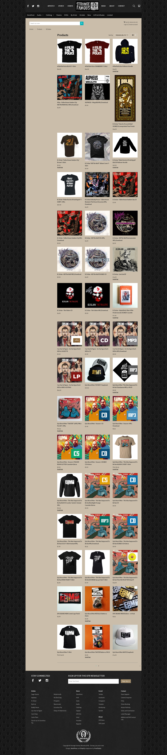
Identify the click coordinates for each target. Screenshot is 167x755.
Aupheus (34, 697)
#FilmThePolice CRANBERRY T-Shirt (96, 66)
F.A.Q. (122, 701)
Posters (59, 15)
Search (134, 6)
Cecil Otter (34, 714)
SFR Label (102, 723)
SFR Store (101, 720)
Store (60, 6)
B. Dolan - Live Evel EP (119, 274)
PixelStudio (97, 748)
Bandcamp (102, 707)
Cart (139, 6)
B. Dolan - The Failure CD (64, 310)
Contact (121, 6)
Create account (133, 24)
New (89, 15)
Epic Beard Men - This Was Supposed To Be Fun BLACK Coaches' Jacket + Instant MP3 (69, 503)
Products (39, 29)
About (111, 6)
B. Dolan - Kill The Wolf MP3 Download (69, 274)
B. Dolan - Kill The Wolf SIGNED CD (96, 274)
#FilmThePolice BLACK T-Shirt (66, 66)
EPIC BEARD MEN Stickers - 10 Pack (124, 613)
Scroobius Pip (58, 707)
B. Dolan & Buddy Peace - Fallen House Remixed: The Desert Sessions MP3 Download (97, 202)
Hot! (77, 697)
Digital (78, 711)
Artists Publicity (125, 707)
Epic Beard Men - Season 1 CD (94, 423)
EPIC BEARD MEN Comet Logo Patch (68, 613)
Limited (110, 15)
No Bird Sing (57, 697)
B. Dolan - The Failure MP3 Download (96, 310)
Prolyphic (57, 701)
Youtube (101, 704)
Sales (77, 701)
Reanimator (57, 704)
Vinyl (77, 717)
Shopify (82, 748)
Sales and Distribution (128, 711)
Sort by (111, 35)
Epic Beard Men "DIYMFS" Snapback (96, 385)
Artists (50, 6)
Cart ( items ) (131, 22)
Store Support (125, 694)
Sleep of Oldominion (60, 711)
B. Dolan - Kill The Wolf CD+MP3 (95, 238)
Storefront (30, 15)
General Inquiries (126, 697)
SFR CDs (78, 714)
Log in (126, 24)
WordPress (74, 748)
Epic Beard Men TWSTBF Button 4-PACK (97, 652)
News (103, 6)
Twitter (33, 6)
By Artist (74, 15)
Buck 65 (33, 704)
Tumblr (101, 711)
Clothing (49, 15)
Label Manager (125, 714)
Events (70, 6)
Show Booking (125, 704)
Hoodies (78, 720)
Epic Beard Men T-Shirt (64, 652)
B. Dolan (33, 701)
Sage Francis (35, 694)
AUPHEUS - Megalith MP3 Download (96, 102)
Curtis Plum (34, 717)
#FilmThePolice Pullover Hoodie (123, 66)
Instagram (38, 6)
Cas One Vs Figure (36, 711)
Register (78, 724)
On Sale (82, 15)
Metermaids (57, 694)
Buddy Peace (35, 707)
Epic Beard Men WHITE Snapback (123, 652)
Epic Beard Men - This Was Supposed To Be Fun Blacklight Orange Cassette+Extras (97, 503)
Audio (39, 15)
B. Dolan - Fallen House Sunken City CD (125, 199)
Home (87, 6)
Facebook (28, 6)
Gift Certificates (98, 15)
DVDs (66, 15)
